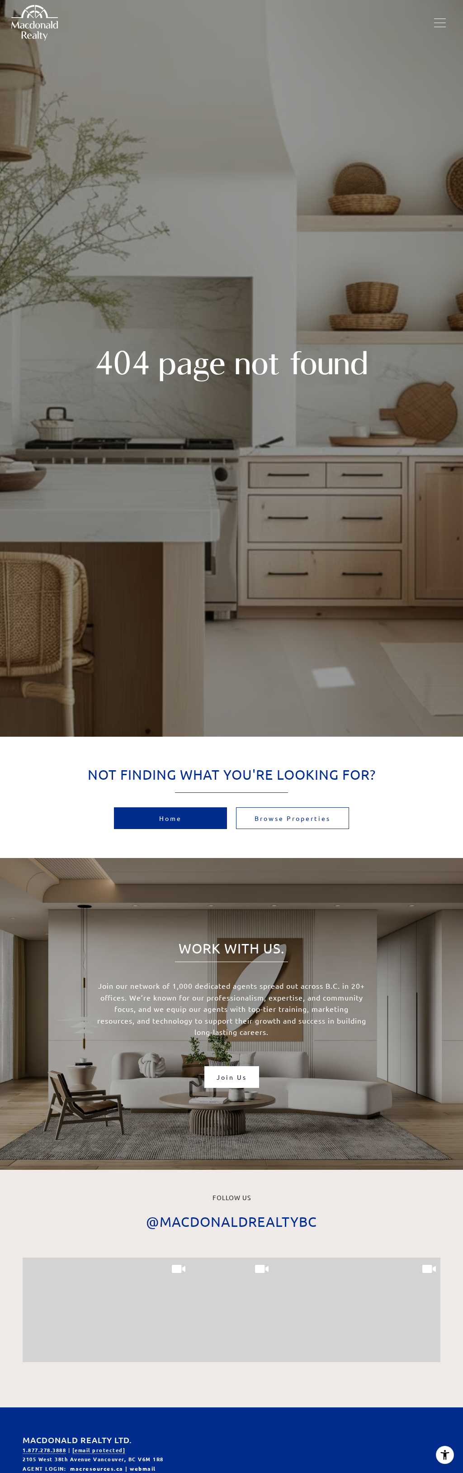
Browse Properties (293, 818)
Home (170, 818)
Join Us (232, 1077)
